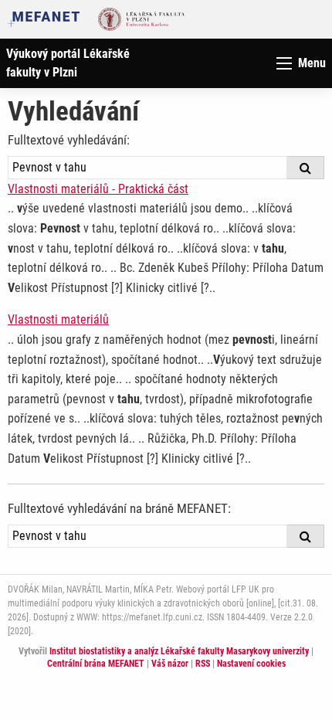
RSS (202, 663)
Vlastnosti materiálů (58, 319)
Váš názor (169, 663)
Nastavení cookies (251, 663)
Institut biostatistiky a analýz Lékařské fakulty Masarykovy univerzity (179, 651)
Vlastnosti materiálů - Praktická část (98, 189)
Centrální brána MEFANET (95, 663)
